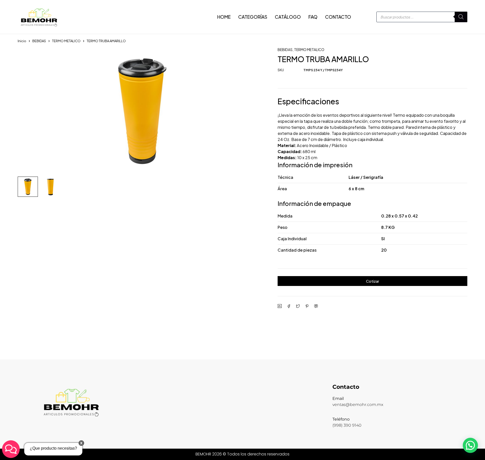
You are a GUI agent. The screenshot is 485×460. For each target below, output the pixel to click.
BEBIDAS (39, 41)
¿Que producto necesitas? (53, 448)
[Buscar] (461, 17)
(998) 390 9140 (346, 425)
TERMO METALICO (66, 41)
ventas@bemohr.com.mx (357, 404)
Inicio (22, 41)
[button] (470, 445)
